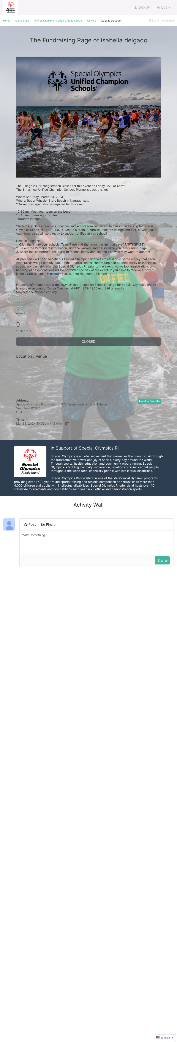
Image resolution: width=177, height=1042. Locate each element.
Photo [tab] (51, 524)
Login (166, 7)
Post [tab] (32, 524)
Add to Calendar (150, 401)
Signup (144, 7)
